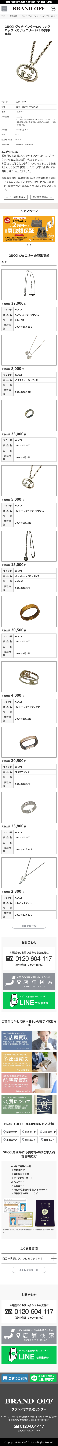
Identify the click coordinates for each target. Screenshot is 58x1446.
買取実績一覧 (29, 925)
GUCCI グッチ (20, 101)
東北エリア (30, 1139)
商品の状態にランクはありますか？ (22, 1258)
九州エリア (49, 1139)
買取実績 (13, 16)
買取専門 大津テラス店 (24, 144)
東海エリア (11, 1139)
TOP (3, 16)
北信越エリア (49, 1132)
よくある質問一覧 (29, 1270)
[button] (27, 244)
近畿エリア (30, 1132)
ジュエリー (19, 111)
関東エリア (11, 1132)
